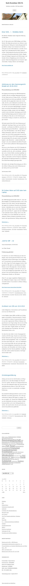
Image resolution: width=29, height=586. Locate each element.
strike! (3, 518)
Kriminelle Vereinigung (18, 452)
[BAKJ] (3, 527)
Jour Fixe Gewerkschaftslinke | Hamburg (11, 516)
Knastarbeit (15, 448)
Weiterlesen (5, 222)
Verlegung (6, 296)
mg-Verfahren (17, 453)
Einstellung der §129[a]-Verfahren (9, 533)
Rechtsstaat (17, 457)
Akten (20, 227)
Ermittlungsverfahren (6, 229)
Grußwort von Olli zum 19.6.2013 (13, 306)
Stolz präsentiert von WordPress (8, 583)
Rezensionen (6, 459)
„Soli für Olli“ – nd (8, 241)
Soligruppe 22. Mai (6, 531)
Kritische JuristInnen (6, 529)
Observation (16, 455)
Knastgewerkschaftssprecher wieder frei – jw (12, 544)
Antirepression (12, 437)
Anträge (20, 177)
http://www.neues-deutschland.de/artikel (11, 287)
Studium (21, 461)
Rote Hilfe (14, 459)
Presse (23, 291)
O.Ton (23, 360)
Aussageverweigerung (7, 438)
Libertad (3, 523)
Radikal (20, 455)
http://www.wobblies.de (7, 65)
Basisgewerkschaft (19, 416)
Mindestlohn (8, 455)
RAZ (23, 455)
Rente (23, 457)
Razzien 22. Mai (18, 294)
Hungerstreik (20, 444)
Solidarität (24, 72)
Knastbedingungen (19, 292)
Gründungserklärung (9, 375)
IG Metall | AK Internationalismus (9, 510)
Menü (14, 10)
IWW (25, 416)
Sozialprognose (21, 178)
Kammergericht (8, 178)
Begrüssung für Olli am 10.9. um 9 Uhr (10, 551)
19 (9, 488)
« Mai (3, 492)
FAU (3, 503)
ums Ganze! (4, 514)
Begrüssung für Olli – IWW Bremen (10, 542)
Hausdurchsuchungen (12, 444)
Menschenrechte (20, 363)
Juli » (24, 492)
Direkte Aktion (5, 505)
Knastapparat (20, 229)
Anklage (6, 437)
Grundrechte (5, 444)
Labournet (4, 508)
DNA (22, 440)
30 (24, 490)
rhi (11, 459)
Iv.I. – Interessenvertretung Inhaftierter (10, 521)
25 (6, 490)
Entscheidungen (6, 441)
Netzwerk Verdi (5, 512)
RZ (18, 459)
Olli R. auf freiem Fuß (7, 549)
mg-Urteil (15, 178)
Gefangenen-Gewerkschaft (8, 507)
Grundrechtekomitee (6, 525)
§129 (11, 464)
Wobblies (4, 501)
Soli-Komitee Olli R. (14, 3)
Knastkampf (13, 363)
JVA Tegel (14, 229)
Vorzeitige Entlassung (14, 462)
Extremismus (5, 443)
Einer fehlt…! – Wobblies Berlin (12, 32)
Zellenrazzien (6, 464)
